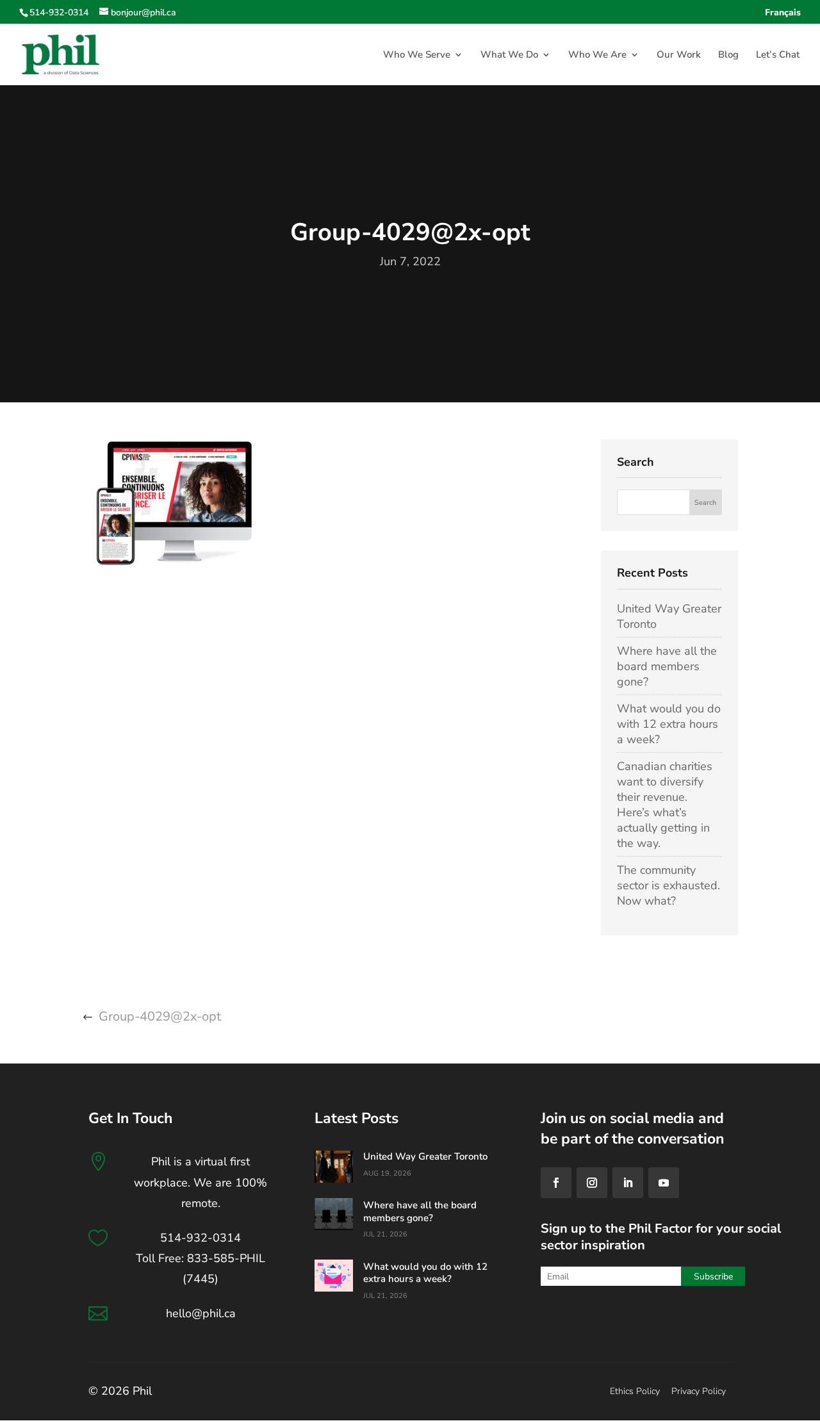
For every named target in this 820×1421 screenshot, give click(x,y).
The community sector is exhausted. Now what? (668, 885)
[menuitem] (783, 16)
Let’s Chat (778, 55)
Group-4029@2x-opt (160, 1016)
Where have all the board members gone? (667, 666)
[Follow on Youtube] (663, 1182)
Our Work (679, 55)
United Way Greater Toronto (425, 1156)
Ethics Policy (635, 1391)
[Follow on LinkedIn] (627, 1182)
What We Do (509, 55)
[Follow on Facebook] (556, 1182)
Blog (728, 55)
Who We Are (597, 55)
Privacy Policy (698, 1391)
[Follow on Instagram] (592, 1182)
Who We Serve (416, 55)
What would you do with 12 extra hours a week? (669, 724)
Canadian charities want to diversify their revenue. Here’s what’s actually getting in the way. (664, 805)
